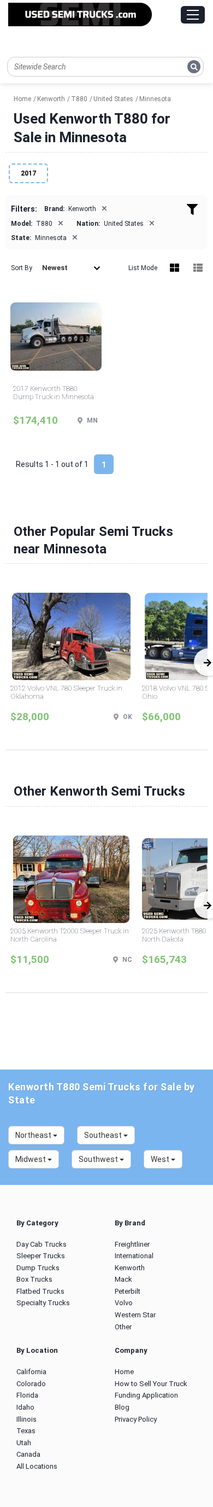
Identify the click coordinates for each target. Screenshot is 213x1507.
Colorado (31, 1384)
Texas (26, 1431)
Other (123, 1327)
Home (124, 1372)
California (31, 1372)
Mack (123, 1279)
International (134, 1256)
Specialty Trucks (43, 1303)
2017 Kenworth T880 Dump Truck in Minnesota (53, 392)
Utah (23, 1443)
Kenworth (130, 1268)
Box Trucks (34, 1279)
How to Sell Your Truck (151, 1384)
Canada (28, 1454)
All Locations (36, 1466)
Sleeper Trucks (40, 1256)
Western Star (135, 1315)
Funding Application (146, 1395)
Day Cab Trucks (41, 1244)
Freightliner (132, 1244)
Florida (27, 1395)
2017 (28, 173)
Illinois (26, 1419)
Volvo (124, 1303)
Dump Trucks (38, 1268)
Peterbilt (127, 1291)
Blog (122, 1407)
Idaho (25, 1407)
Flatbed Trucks (40, 1291)
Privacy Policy (136, 1419)
